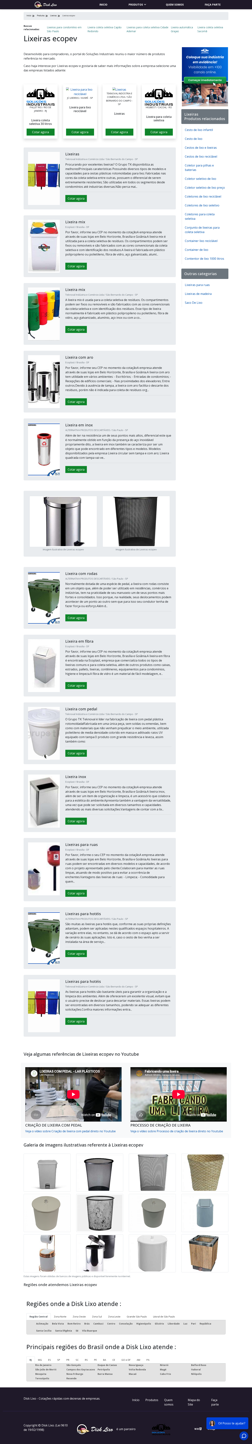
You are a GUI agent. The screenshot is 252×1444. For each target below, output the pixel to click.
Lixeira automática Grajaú (182, 29)
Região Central (39, 1316)
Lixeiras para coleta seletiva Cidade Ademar (147, 29)
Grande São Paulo (137, 1316)
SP (58, 1359)
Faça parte (213, 4)
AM (138, 1359)
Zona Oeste (79, 1316)
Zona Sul (97, 1316)
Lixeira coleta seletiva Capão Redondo (104, 29)
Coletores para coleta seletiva (200, 216)
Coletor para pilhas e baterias (199, 167)
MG (40, 1359)
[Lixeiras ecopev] (41, 96)
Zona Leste (114, 1316)
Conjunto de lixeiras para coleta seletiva (202, 229)
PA (147, 1359)
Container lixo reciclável (201, 241)
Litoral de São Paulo (164, 1316)
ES (49, 1359)
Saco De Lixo (193, 303)
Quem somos (175, 4)
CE (113, 1359)
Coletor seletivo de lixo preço (205, 188)
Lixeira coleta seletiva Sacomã (210, 29)
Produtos (136, 4)
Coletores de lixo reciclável (203, 196)
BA (104, 1359)
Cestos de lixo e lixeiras (201, 148)
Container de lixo (196, 250)
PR (67, 1359)
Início (135, 1400)
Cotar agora (40, 132)
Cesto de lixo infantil (199, 130)
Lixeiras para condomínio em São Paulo (64, 29)
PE (95, 1359)
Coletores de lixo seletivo (202, 205)
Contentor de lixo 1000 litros (204, 259)
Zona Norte (60, 1316)
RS (86, 1359)
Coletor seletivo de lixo (200, 179)
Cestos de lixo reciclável (201, 156)
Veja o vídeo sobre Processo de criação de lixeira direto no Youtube (176, 1131)
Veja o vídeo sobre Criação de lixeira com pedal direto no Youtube (70, 1131)
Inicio (103, 4)
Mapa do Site (194, 1402)
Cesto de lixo (193, 139)
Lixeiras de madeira (198, 294)
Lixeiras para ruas (197, 285)
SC (77, 1359)
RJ (31, 1359)
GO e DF (125, 1359)
